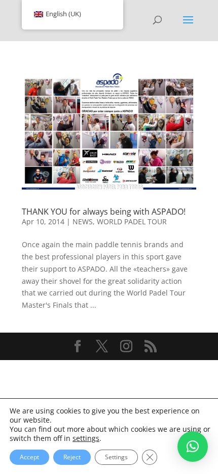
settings (85, 438)
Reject (72, 457)
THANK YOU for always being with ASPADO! (104, 211)
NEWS (82, 221)
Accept (29, 457)
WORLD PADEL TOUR (132, 221)
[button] (192, 446)
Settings (116, 457)
